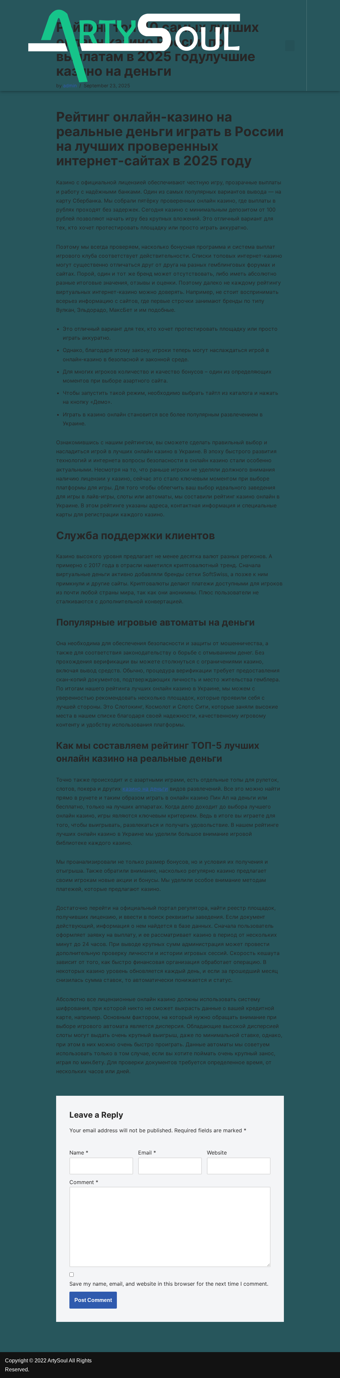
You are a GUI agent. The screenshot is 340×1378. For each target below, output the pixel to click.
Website (217, 1152)
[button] (290, 45)
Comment (83, 1182)
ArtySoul (57, 1360)
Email (147, 1152)
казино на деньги (145, 788)
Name (78, 1152)
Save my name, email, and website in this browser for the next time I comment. (168, 1283)
